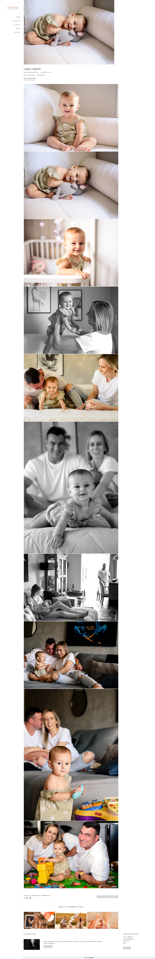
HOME (18, 17)
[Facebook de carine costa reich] (123, 943)
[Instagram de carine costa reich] (125, 943)
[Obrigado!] (65, 149)
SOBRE (18, 28)
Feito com (88, 957)
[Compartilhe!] (71, 149)
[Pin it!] (76, 149)
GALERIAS (17, 24)
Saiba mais (48, 946)
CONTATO (17, 32)
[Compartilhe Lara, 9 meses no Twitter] (27, 898)
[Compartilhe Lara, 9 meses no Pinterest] (30, 898)
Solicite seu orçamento (107, 896)
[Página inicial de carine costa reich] (11, 8)
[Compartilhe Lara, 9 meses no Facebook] (24, 898)
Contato (127, 948)
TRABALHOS (16, 21)
